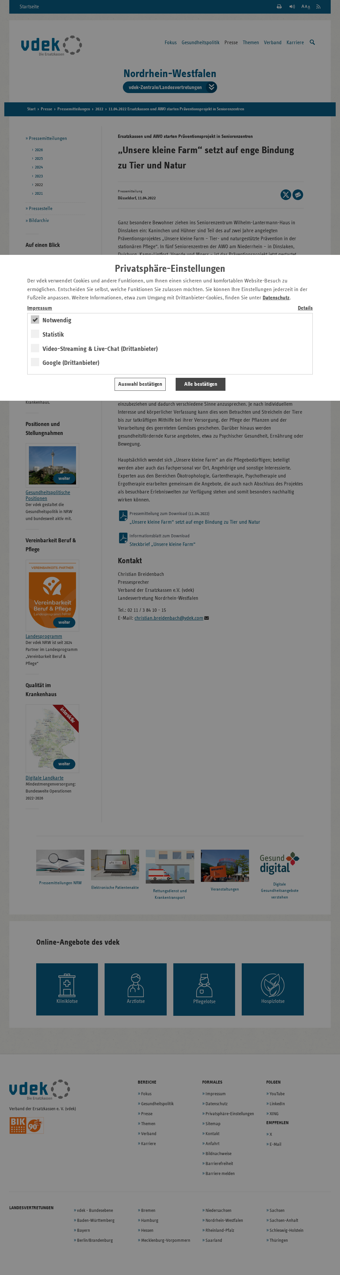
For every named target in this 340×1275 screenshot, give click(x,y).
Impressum (39, 308)
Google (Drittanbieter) (70, 363)
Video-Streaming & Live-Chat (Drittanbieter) (100, 349)
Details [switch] (305, 308)
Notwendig (56, 320)
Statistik (53, 334)
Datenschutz (276, 298)
